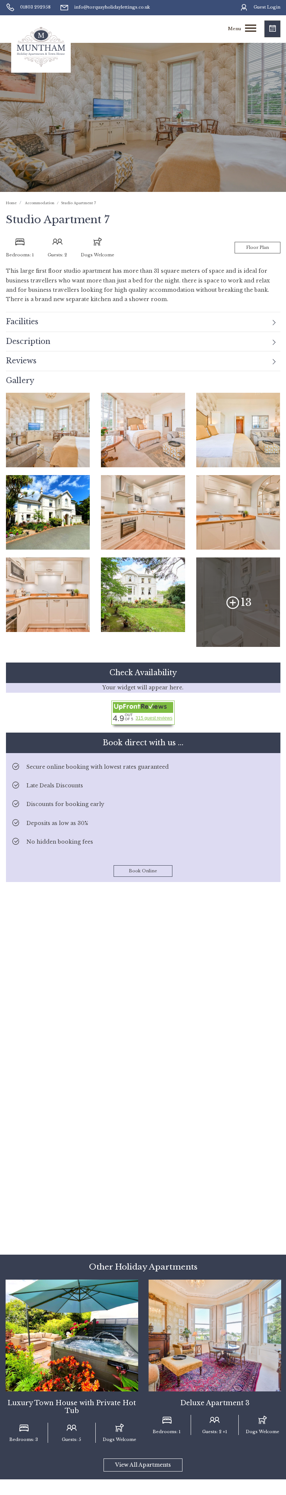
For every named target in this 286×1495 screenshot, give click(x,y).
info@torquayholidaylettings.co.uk (112, 7)
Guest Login (267, 7)
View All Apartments (143, 1464)
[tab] (143, 321)
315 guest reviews (154, 718)
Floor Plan (257, 247)
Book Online (143, 870)
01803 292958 (35, 7)
